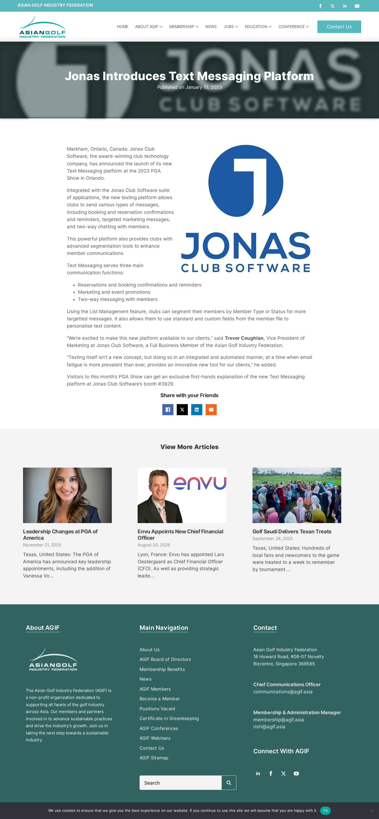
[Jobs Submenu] (237, 27)
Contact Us (152, 748)
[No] (372, 810)
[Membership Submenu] (197, 27)
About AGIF (146, 26)
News (211, 26)
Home (122, 26)
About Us (150, 649)
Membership (181, 26)
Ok (325, 810)
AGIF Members (155, 689)
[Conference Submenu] (308, 27)
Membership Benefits (162, 669)
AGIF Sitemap (154, 757)
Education (256, 26)
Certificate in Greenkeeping (169, 718)
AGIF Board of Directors (165, 659)
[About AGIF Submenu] (161, 27)
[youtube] (357, 6)
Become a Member (160, 698)
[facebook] (320, 6)
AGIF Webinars (155, 738)
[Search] (229, 783)
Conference (292, 26)
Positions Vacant (157, 708)
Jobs (229, 26)
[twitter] (332, 6)
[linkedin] (344, 6)
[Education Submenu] (270, 27)
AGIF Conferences (159, 728)
